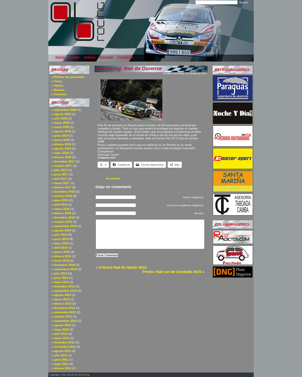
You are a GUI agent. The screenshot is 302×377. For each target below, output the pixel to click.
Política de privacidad (69, 77)
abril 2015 (60, 247)
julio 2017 (60, 170)
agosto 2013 (62, 295)
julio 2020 (60, 118)
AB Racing (83, 375)
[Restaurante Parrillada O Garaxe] (232, 263)
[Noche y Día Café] (232, 122)
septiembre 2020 (65, 109)
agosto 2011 (62, 351)
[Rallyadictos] (232, 242)
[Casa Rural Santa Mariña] (232, 190)
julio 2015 (60, 234)
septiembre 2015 (65, 226)
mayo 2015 (61, 243)
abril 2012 (60, 333)
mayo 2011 (61, 364)
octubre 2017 (63, 165)
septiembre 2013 (65, 290)
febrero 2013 (62, 303)
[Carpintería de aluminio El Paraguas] (232, 99)
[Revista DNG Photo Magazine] (232, 276)
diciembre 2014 (64, 264)
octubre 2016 (63, 196)
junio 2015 (61, 239)
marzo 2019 (62, 140)
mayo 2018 (61, 152)
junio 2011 (61, 359)
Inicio (60, 57)
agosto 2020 (62, 114)
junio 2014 (61, 277)
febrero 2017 (62, 187)
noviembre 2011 (65, 346)
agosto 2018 (62, 148)
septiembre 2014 (65, 269)
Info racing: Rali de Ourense (129, 68)
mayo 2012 (61, 329)
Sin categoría (113, 178)
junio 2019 (61, 135)
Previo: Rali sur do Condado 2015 (171, 272)
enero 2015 (61, 260)
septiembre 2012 (65, 320)
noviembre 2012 (65, 312)
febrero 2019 (62, 144)
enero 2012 (61, 338)
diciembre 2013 (64, 286)
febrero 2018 (62, 157)
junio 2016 (61, 200)
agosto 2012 (62, 325)
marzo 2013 (62, 299)
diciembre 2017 (64, 161)
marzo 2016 (62, 208)
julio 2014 (60, 273)
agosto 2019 (62, 131)
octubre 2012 (63, 316)
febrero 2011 (62, 368)
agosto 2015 (62, 230)
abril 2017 (60, 178)
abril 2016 (60, 204)
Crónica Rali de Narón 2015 (122, 267)
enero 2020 (61, 127)
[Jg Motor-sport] (232, 167)
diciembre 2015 (64, 217)
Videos (89, 57)
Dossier (106, 57)
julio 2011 (60, 355)
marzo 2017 (62, 183)
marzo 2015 (62, 252)
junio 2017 (61, 174)
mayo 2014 (61, 282)
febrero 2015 (62, 256)
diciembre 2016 (64, 191)
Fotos (74, 57)
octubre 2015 (63, 221)
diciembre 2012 (64, 308)
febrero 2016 (62, 213)
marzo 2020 (62, 122)
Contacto (125, 57)
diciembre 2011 (64, 342)
